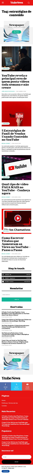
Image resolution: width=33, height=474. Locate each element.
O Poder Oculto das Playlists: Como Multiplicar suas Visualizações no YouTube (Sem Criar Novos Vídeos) (15, 313)
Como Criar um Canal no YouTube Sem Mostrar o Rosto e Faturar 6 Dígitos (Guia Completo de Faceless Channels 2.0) (15, 341)
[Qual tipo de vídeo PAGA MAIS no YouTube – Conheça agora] (16, 167)
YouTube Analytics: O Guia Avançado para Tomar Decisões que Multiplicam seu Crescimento (15, 326)
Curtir (28, 274)
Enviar (16, 462)
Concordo (5, 471)
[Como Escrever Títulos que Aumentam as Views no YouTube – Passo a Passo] (16, 221)
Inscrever (27, 281)
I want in (16, 299)
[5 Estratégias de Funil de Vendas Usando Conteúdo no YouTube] (16, 113)
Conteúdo (6, 68)
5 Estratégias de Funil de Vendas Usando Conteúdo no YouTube (15, 135)
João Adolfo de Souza (8, 91)
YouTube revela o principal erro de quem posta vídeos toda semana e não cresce (15, 81)
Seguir (28, 278)
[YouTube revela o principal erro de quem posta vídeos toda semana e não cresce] (16, 58)
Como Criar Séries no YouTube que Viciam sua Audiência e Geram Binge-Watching (16, 320)
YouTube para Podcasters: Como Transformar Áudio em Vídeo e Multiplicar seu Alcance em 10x (15, 334)
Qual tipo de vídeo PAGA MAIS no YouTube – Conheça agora (16, 188)
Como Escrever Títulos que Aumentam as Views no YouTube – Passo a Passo (16, 244)
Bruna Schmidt (6, 143)
